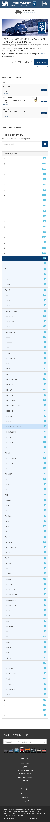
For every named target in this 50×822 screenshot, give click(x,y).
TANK (25, 327)
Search (42, 61)
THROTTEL (25, 463)
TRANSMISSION (25, 600)
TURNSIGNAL (25, 689)
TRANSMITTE (25, 610)
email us (44, 54)
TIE (25, 479)
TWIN (25, 694)
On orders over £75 (29, 12)
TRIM (25, 637)
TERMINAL (25, 411)
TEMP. (25, 369)
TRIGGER (25, 631)
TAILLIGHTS (25, 321)
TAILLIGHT (25, 316)
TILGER (25, 489)
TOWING (25, 563)
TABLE (25, 285)
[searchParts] (44, 741)
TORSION (25, 542)
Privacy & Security (25, 774)
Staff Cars (25, 789)
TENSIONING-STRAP (25, 405)
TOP (25, 532)
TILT (25, 495)
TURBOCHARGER (25, 673)
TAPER (25, 337)
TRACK (25, 579)
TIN (25, 511)
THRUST (25, 474)
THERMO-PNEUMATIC (25, 426)
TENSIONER (25, 395)
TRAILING (25, 584)
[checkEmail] (45, 144)
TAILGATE (25, 306)
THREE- (25, 453)
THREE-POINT (25, 458)
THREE (25, 447)
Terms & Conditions (25, 777)
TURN (25, 679)
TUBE (25, 663)
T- (25, 269)
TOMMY (25, 516)
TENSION (25, 390)
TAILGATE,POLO (25, 311)
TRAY (25, 621)
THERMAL (25, 416)
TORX (25, 553)
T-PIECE (25, 574)
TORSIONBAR (25, 547)
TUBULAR (25, 668)
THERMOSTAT (25, 432)
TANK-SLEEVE (25, 332)
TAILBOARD (25, 300)
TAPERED (25, 342)
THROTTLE (25, 468)
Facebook (25, 794)
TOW (25, 558)
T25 (25, 279)
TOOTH (25, 521)
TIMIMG (25, 500)
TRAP (25, 616)
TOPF (25, 537)
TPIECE (25, 568)
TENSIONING (25, 400)
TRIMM (25, 642)
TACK (25, 290)
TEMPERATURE (25, 379)
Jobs (25, 767)
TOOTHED (25, 526)
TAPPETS (25, 348)
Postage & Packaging (25, 770)
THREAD (25, 437)
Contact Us (25, 763)
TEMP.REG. (25, 374)
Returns (25, 781)
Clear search (43, 66)
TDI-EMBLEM (25, 358)
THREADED (25, 442)
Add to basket (44, 90)
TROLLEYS (25, 647)
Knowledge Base (25, 801)
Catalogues (25, 797)
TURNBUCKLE (25, 684)
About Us (25, 758)
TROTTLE (25, 652)
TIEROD (25, 484)
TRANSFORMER (25, 595)
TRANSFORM (25, 589)
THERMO (25, 421)
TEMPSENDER (25, 384)
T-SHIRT (25, 658)
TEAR (25, 363)
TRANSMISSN (25, 605)
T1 (25, 274)
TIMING (25, 505)
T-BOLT (25, 353)
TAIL (25, 295)
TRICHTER (25, 626)
